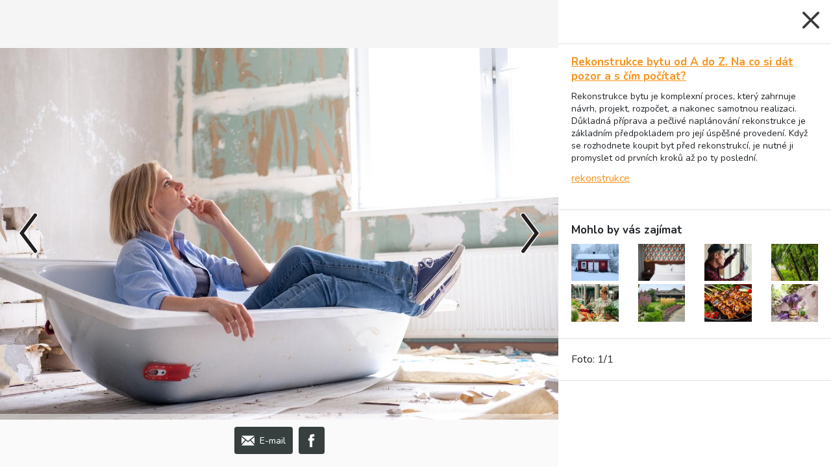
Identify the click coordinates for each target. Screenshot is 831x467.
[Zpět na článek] (810, 20)
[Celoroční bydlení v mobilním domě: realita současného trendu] (595, 262)
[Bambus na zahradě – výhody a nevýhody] (795, 262)
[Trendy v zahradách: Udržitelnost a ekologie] (662, 303)
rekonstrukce (600, 178)
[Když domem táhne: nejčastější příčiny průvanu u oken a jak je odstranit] (728, 262)
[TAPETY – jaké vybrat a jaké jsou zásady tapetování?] (662, 262)
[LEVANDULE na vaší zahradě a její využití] (795, 303)
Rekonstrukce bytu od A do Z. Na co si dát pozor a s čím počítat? (682, 69)
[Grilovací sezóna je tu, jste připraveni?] (728, 303)
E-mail (273, 441)
